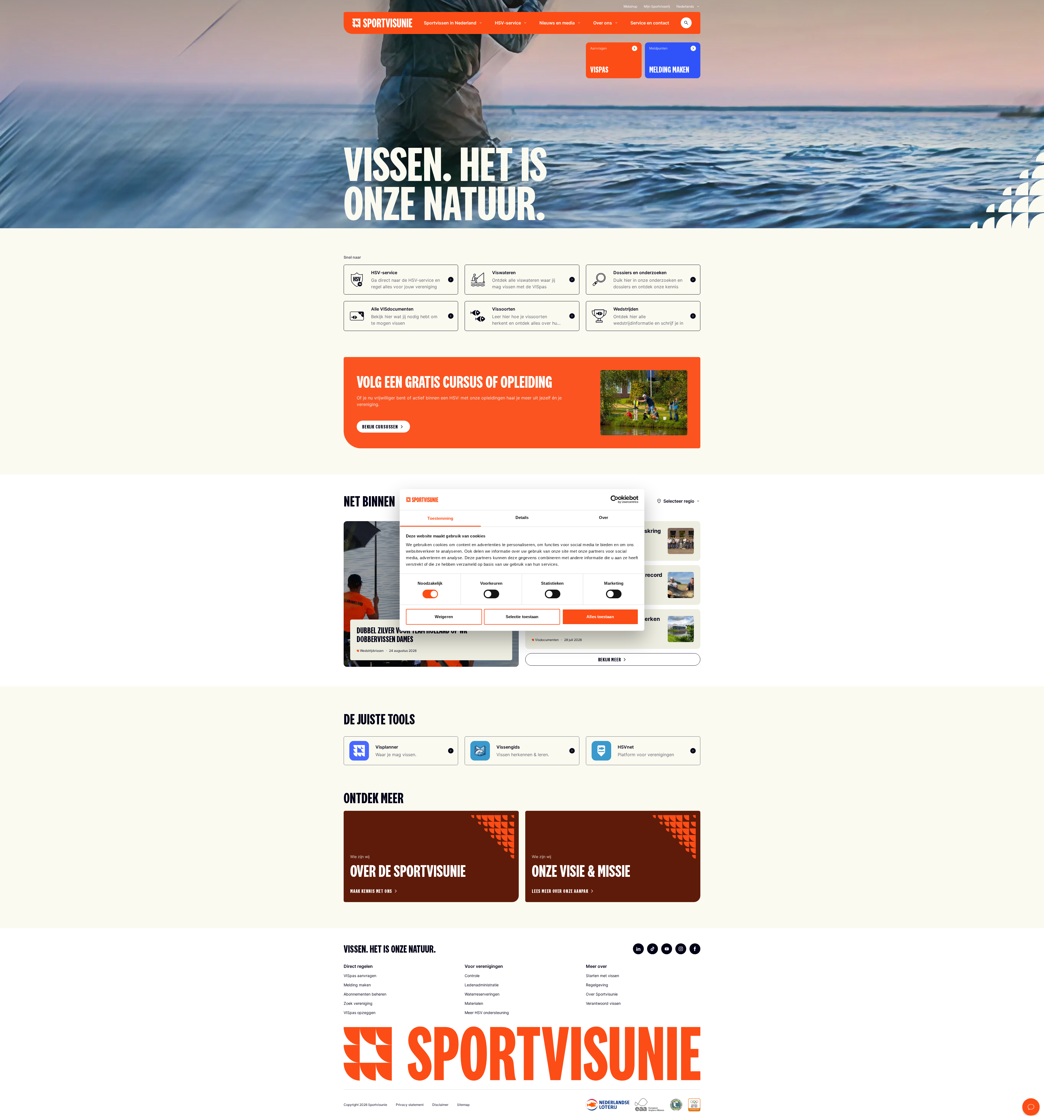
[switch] (491, 594)
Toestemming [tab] (440, 518)
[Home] (382, 22)
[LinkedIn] (638, 948)
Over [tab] (603, 517)
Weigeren (444, 616)
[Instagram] (680, 948)
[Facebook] (694, 948)
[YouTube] (666, 948)
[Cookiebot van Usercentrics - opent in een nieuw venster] (614, 499)
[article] (431, 856)
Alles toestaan (600, 616)
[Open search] (686, 22)
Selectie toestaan (522, 616)
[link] (383, 427)
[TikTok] (652, 948)
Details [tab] (522, 517)
